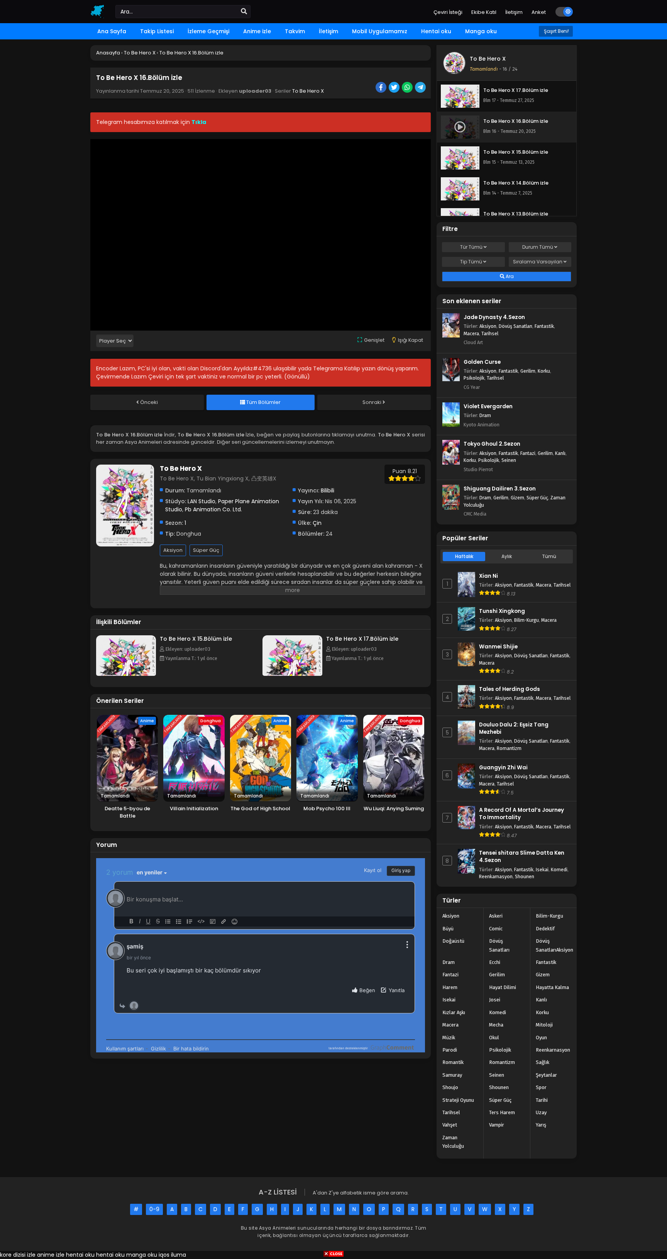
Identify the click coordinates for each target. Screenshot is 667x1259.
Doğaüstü (453, 941)
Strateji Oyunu (458, 1100)
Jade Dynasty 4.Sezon (494, 317)
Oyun (541, 1037)
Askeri (496, 916)
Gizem (517, 498)
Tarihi (542, 1100)
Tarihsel (489, 333)
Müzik (448, 1037)
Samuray (452, 1075)
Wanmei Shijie (498, 646)
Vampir (496, 1125)
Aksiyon (173, 550)
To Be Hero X (308, 91)
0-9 (154, 1209)
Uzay (541, 1112)
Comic (496, 929)
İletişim (514, 12)
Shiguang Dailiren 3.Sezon (500, 488)
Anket (539, 12)
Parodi (449, 1050)
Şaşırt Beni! (556, 31)
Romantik (453, 1062)
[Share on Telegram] (421, 88)
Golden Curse (482, 362)
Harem (449, 987)
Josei (494, 1000)
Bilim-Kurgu (526, 620)
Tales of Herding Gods (509, 689)
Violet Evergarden (488, 406)
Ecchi (494, 962)
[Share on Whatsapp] (408, 88)
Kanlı (560, 453)
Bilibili (327, 490)
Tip (471, 261)
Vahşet (449, 1125)
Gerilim (527, 371)
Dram (485, 415)
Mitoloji (544, 1025)
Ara (509, 276)
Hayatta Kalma (552, 987)
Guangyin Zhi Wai (503, 767)
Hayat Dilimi (502, 987)
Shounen (524, 876)
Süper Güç (206, 550)
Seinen (508, 460)
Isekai (542, 869)
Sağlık (542, 1062)
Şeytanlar (546, 1075)
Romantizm (509, 748)
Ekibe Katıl (483, 12)
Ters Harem (502, 1112)
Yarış (541, 1125)
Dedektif (545, 929)
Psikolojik (474, 378)
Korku (544, 371)
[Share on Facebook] (382, 88)
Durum (537, 247)
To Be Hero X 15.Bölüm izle (196, 639)
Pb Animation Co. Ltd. (213, 509)
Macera (471, 333)
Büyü (448, 929)
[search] (244, 11)
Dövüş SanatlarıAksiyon (554, 945)
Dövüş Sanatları (515, 326)
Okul (494, 1037)
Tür (471, 247)
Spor (541, 1087)
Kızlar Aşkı (453, 1012)
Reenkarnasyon (496, 876)
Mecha (496, 1025)
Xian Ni (488, 576)
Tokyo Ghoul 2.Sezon (492, 444)
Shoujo (450, 1087)
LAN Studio (201, 501)
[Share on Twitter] (395, 88)
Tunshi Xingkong (502, 611)
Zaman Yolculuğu (453, 1142)
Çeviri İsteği (447, 12)
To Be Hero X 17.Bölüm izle (362, 639)
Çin (317, 523)
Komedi (559, 869)
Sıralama (537, 261)
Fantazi (527, 453)
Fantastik (544, 326)
